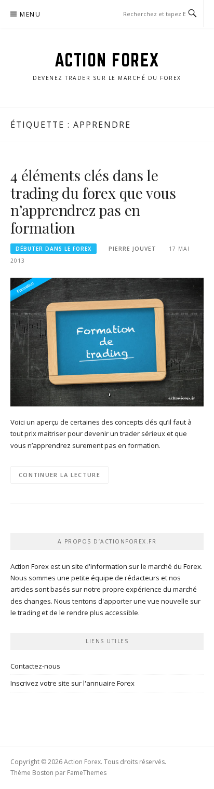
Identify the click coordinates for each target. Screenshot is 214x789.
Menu (30, 14)
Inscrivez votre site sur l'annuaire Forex (72, 683)
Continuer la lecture (59, 475)
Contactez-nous (35, 666)
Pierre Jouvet (132, 248)
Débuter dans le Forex (53, 248)
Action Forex (107, 59)
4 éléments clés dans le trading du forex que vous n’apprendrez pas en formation (93, 201)
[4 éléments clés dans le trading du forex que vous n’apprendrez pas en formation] (107, 341)
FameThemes (86, 772)
